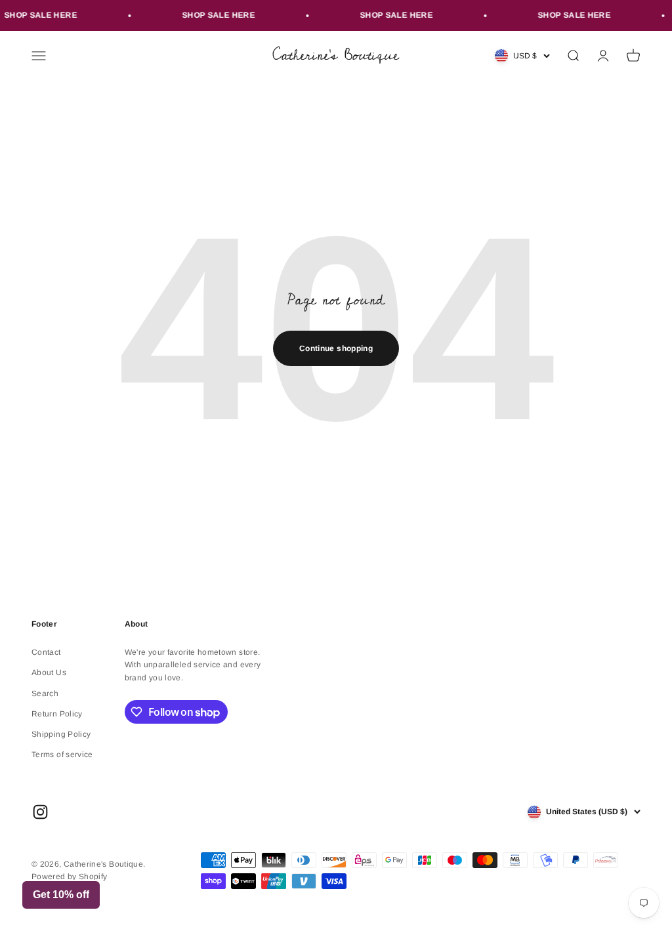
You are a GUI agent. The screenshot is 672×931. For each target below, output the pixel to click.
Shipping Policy (61, 734)
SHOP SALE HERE (213, 15)
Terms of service (62, 754)
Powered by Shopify (69, 876)
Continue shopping (336, 348)
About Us (49, 672)
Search (45, 693)
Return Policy (57, 713)
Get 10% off (61, 894)
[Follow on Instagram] (40, 812)
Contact (46, 652)
